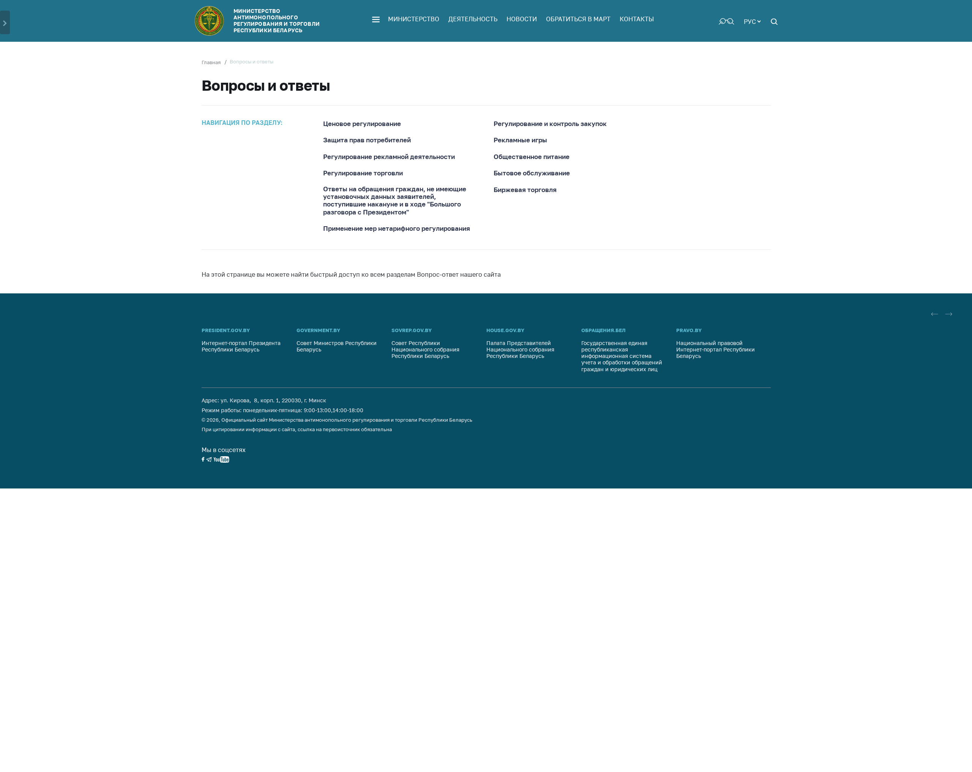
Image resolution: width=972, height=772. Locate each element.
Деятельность (472, 19)
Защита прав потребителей (367, 140)
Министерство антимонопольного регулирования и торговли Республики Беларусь (277, 20)
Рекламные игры (520, 140)
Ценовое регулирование (362, 124)
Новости (522, 19)
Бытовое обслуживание (532, 173)
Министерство (413, 19)
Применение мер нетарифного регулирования (396, 228)
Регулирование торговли (363, 173)
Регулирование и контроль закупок (550, 124)
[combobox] (752, 21)
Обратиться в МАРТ (578, 19)
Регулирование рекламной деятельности (389, 157)
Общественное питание (532, 157)
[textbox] (752, 21)
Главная (211, 62)
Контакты (637, 19)
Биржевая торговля (525, 190)
